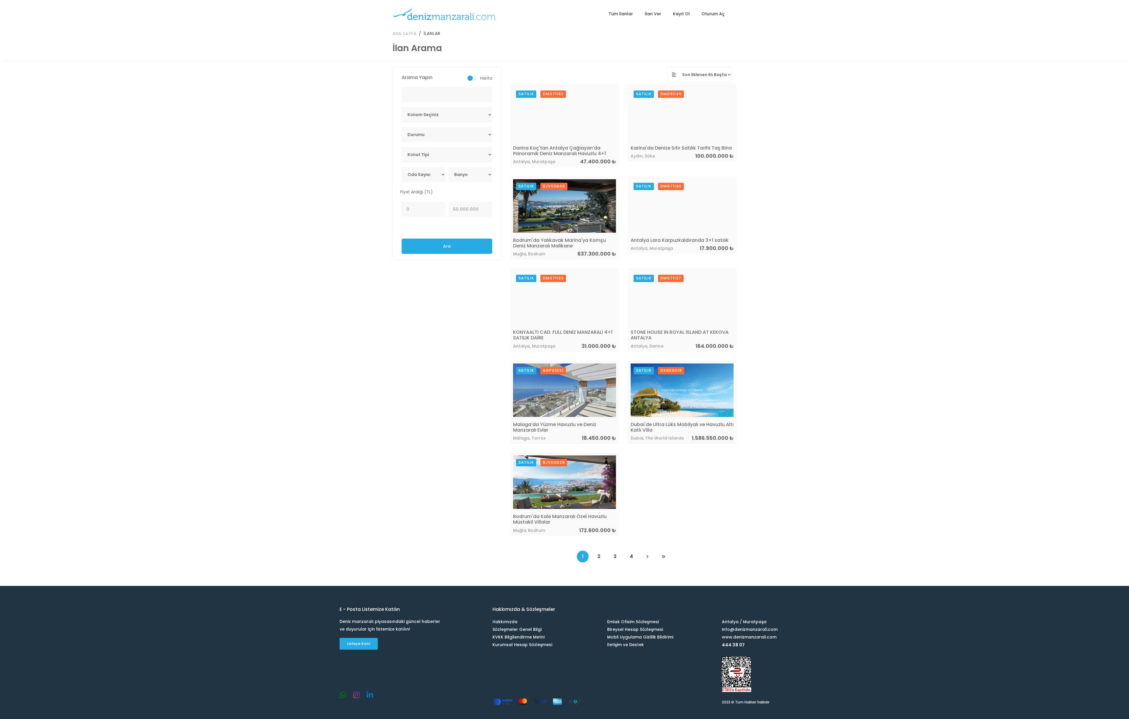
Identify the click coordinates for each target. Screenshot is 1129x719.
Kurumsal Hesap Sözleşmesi (522, 645)
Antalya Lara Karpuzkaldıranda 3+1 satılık (680, 240)
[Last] (663, 556)
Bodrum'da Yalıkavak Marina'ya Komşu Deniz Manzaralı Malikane (559, 243)
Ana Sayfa (405, 33)
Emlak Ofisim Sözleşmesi (633, 622)
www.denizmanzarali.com (749, 637)
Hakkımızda (504, 622)
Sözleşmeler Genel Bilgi (517, 629)
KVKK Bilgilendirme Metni (518, 637)
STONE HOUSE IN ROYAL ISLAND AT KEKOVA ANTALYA (680, 335)
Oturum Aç (713, 14)
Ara (447, 246)
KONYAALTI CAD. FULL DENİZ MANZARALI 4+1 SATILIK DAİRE (562, 335)
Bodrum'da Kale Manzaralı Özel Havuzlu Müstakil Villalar (560, 519)
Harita (486, 78)
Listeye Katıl (358, 643)
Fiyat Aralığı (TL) (416, 192)
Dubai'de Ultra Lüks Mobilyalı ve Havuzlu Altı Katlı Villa (682, 427)
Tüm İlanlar (621, 14)
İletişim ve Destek (625, 645)
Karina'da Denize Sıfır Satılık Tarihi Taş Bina (681, 148)
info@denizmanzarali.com (750, 629)
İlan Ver (653, 14)
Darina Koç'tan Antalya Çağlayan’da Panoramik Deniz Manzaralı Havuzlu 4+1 (559, 151)
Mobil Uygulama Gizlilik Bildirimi (640, 637)
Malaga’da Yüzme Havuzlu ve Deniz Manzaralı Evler (554, 427)
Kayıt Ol (681, 14)
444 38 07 (733, 645)
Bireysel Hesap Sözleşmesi (635, 629)
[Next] (647, 556)
